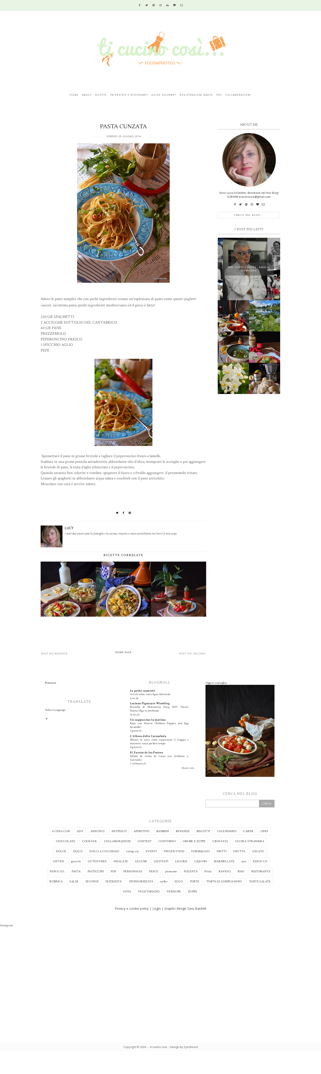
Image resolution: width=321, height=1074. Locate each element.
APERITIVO (142, 831)
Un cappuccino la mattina (148, 720)
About (87, 94)
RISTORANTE (260, 871)
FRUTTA (239, 851)
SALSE (73, 881)
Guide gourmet (163, 94)
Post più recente (54, 653)
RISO (241, 871)
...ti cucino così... (158, 1047)
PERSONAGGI (132, 871)
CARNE (248, 831)
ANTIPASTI (119, 831)
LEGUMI (141, 861)
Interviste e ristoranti (129, 94)
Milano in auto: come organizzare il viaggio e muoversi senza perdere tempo (159, 741)
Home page (123, 652)
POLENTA (191, 871)
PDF (113, 871)
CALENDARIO (226, 831)
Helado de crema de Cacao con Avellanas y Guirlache (159, 758)
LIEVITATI (161, 861)
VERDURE (174, 892)
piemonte (171, 871)
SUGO (178, 881)
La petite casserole (142, 691)
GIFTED (58, 861)
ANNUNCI (97, 831)
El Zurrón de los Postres (146, 753)
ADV (80, 831)
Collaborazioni (238, 94)
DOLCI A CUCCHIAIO (104, 851)
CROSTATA (220, 841)
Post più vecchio (192, 653)
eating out (132, 851)
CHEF (265, 831)
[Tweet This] (117, 513)
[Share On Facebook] (123, 513)
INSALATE (121, 861)
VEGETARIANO (149, 892)
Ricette (101, 94)
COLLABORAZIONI (117, 841)
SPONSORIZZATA (141, 881)
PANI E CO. (57, 871)
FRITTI (221, 851)
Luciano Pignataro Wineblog (150, 703)
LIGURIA (181, 861)
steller (163, 881)
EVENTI (151, 851)
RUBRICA (56, 881)
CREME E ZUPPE (194, 841)
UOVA (127, 892)
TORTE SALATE (260, 881)
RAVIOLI (225, 871)
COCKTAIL (89, 841)
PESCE (153, 871)
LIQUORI (200, 861)
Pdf (219, 94)
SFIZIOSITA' (113, 881)
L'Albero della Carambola (148, 736)
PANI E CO (260, 861)
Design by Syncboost (184, 1047)
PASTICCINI (96, 871)
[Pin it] (130, 513)
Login (156, 908)
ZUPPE (192, 892)
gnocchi (76, 861)
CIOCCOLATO (65, 841)
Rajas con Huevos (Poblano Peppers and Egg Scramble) (159, 725)
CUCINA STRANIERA (249, 841)
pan (244, 861)
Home (74, 94)
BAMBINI (162, 831)
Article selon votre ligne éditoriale (150, 694)
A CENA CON (61, 831)
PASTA (76, 871)
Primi (208, 871)
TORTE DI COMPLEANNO (224, 881)
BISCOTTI (203, 831)
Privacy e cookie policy (132, 908)
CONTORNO (167, 841)
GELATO (258, 851)
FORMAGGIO (200, 851)
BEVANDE (183, 831)
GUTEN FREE (97, 861)
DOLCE (61, 851)
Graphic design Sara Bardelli (185, 908)
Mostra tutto (188, 768)
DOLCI (78, 851)
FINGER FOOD (174, 851)
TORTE (195, 881)
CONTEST (145, 841)
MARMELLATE (224, 861)
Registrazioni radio (196, 94)
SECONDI (92, 881)
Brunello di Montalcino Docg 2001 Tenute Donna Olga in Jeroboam (159, 709)
